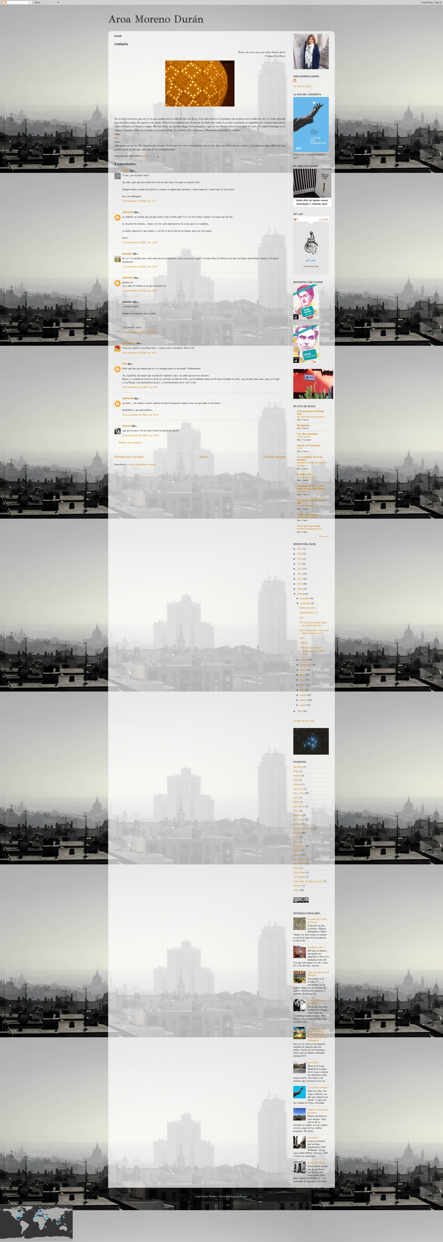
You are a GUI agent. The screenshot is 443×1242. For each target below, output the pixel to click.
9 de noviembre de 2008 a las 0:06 (139, 332)
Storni (296, 867)
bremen (297, 775)
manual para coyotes (303, 828)
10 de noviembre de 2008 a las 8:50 (139, 387)
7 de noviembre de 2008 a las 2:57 (139, 200)
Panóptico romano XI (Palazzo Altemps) (312, 464)
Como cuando (303, 436)
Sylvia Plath (299, 872)
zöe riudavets (129, 343)
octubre (304, 659)
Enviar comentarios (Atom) (142, 464)
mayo (303, 684)
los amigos (298, 819)
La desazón (302, 491)
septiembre (305, 664)
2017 (300, 548)
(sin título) (313, 1062)
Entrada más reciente (129, 456)
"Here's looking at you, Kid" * (317, 1002)
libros (296, 810)
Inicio (204, 456)
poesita (296, 854)
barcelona (298, 766)
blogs (296, 771)
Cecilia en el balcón (307, 514)
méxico (296, 832)
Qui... (302, 617)
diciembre (305, 598)
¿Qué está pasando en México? (318, 974)
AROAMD (127, 212)
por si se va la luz (302, 859)
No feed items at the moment (310, 416)
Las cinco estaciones (307, 433)
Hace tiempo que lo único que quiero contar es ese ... (314, 631)
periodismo (298, 845)
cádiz (295, 779)
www (302, 637)
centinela (304, 642)
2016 (300, 553)
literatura (297, 815)
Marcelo (126, 426)
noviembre (305, 603)
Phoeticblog (303, 425)
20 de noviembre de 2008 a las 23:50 (140, 435)
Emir (295, 797)
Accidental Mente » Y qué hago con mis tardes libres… (312, 487)
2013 (300, 568)
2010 (300, 583)
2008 (300, 593)
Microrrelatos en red (307, 517)
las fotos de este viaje (303, 720)
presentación (299, 863)
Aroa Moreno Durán (156, 19)
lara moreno (299, 806)
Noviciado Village (316, 1162)
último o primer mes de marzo (318, 1111)
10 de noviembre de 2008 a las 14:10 (140, 414)
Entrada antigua (274, 456)
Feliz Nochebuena (305, 505)
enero (303, 705)
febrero (304, 700)
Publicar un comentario (130, 442)
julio (302, 674)
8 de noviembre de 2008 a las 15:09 (139, 290)
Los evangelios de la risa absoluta (310, 458)
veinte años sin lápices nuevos (308, 881)
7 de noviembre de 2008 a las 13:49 (139, 242)
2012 (300, 573)
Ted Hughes (299, 876)
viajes (296, 890)
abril (302, 690)
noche (296, 837)
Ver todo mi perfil (302, 86)
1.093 (299, 448)
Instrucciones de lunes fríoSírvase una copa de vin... (312, 650)
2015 (300, 558)
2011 (300, 578)
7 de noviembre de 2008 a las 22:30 (139, 266)
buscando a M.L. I (317, 947)
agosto (303, 669)
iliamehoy (127, 253)
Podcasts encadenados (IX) (310, 528)
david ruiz (298, 788)
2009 (300, 588)
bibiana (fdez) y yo (309, 612)
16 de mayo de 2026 (306, 477)
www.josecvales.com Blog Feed (310, 412)
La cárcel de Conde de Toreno (317, 920)
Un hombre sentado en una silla (311, 501)
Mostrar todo (324, 536)
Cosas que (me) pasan (308, 526)
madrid (296, 824)
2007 (300, 711)
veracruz (297, 885)
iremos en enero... (308, 607)
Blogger (243, 1196)
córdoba (297, 784)
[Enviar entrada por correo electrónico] (156, 155)
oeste (295, 841)
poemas (297, 850)
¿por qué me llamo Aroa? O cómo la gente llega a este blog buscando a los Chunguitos (317, 1034)
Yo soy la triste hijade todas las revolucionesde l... (313, 624)
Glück (296, 801)
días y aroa (298, 793)
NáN (124, 363)
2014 (300, 563)
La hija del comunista (318, 1087)
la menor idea (304, 474)
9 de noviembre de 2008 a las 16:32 (139, 352)
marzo (303, 695)
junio (303, 679)
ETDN (125, 170)
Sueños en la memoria (308, 445)
